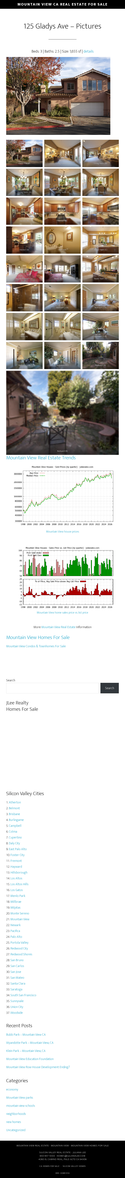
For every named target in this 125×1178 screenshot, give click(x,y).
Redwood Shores (21, 954)
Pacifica (15, 931)
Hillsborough (18, 872)
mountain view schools (20, 1106)
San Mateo (17, 977)
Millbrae (15, 902)
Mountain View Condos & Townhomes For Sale (36, 646)
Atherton (15, 802)
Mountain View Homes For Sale (38, 637)
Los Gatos (16, 890)
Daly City (14, 843)
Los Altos (16, 878)
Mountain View (19, 919)
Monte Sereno (19, 913)
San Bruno (17, 960)
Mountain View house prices (62, 531)
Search (10, 680)
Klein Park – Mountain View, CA (26, 1051)
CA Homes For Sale (49, 1166)
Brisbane (14, 814)
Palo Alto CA (71, 1159)
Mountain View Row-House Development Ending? (38, 1067)
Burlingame (16, 820)
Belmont (14, 808)
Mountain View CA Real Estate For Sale (62, 4)
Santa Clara (17, 983)
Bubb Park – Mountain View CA (26, 1034)
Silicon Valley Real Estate (55, 1152)
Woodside (16, 1013)
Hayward (16, 866)
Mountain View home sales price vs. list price (62, 612)
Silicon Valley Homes (74, 1166)
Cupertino (15, 837)
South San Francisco (23, 995)
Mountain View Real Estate (58, 627)
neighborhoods (16, 1114)
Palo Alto (16, 937)
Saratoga (16, 989)
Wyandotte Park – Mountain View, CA (30, 1043)
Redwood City (19, 948)
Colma (13, 831)
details (88, 51)
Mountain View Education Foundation (30, 1059)
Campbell (15, 826)
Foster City (17, 855)
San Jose (15, 972)
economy (12, 1089)
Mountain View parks (19, 1097)
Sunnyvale (17, 1001)
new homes (13, 1122)
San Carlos (17, 966)
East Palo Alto (18, 849)
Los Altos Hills (19, 884)
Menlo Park (17, 896)
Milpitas (15, 907)
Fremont (16, 861)
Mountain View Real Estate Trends (41, 457)
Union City (16, 1007)
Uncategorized (15, 1130)
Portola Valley (19, 942)
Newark (15, 925)
